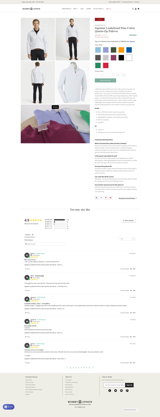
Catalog (27, 394)
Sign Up (129, 385)
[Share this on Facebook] (101, 197)
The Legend (68, 380)
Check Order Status (30, 385)
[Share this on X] (96, 197)
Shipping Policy (69, 387)
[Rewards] (8, 407)
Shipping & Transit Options (127, 198)
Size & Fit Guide (29, 382)
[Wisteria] (106, 50)
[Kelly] (98, 65)
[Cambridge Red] (106, 65)
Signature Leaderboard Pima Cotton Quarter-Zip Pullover (40, 265)
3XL (123, 75)
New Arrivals (66, 9)
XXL (118, 75)
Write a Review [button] (129, 220)
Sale (107, 9)
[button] (131, 269)
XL (112, 75)
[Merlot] (113, 58)
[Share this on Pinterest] (106, 197)
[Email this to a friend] (110, 197)
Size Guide (132, 35)
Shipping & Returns (30, 387)
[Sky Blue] (98, 50)
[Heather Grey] (106, 58)
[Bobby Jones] (31, 9)
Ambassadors (68, 385)
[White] (38, 39)
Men (75, 9)
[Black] (121, 58)
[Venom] (121, 50)
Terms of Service (69, 394)
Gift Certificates (29, 392)
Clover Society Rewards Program (33, 390)
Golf (82, 9)
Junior (88, 9)
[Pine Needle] (113, 50)
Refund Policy (68, 390)
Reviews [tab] (27, 235)
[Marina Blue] (129, 50)
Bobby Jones (82, 407)
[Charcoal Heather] (98, 58)
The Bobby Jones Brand (71, 382)
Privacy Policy (68, 392)
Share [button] (28, 269)
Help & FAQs (28, 380)
